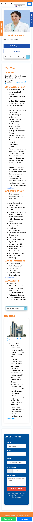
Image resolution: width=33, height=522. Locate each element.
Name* (9, 442)
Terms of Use (13, 495)
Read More (10, 188)
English (19, 5)
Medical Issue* (11, 475)
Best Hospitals (7, 4)
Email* (9, 450)
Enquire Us (24, 519)
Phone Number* (12, 467)
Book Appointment (17, 46)
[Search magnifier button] (27, 57)
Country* (9, 458)
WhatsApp (9, 519)
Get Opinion (17, 51)
